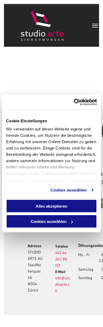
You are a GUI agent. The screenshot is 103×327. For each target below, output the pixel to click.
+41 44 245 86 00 (61, 259)
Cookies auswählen (68, 190)
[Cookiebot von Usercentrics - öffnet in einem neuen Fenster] (74, 102)
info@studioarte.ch (62, 284)
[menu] (95, 25)
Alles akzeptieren (51, 206)
